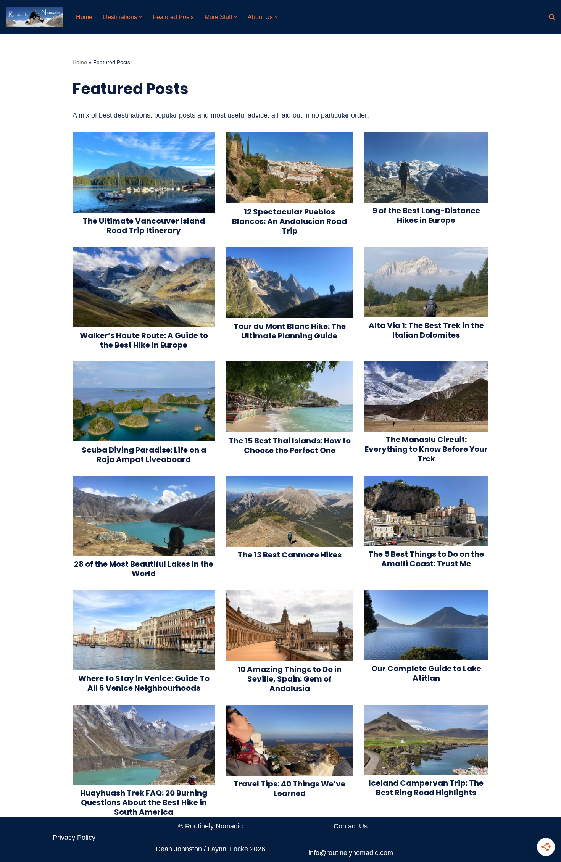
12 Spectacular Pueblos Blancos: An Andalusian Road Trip (289, 221)
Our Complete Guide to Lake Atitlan (426, 673)
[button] (140, 16)
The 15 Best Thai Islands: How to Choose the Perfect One (290, 445)
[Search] (551, 16)
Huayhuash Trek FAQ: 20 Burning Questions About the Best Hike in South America (143, 802)
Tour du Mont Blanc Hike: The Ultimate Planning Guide (290, 331)
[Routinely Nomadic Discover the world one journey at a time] (34, 17)
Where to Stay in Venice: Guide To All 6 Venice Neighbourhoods (144, 683)
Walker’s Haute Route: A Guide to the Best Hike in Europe (144, 340)
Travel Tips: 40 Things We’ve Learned (289, 788)
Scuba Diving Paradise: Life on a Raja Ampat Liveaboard (144, 455)
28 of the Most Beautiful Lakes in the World (143, 569)
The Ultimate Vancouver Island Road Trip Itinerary (144, 226)
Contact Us (351, 826)
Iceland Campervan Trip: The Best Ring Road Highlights (426, 788)
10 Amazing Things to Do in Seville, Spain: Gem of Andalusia (289, 679)
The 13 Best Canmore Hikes (290, 554)
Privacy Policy (74, 837)
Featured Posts (173, 16)
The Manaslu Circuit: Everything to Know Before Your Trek (426, 449)
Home (84, 16)
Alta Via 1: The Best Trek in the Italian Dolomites (426, 330)
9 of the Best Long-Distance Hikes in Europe (426, 215)
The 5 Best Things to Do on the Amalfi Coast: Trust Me (426, 559)
